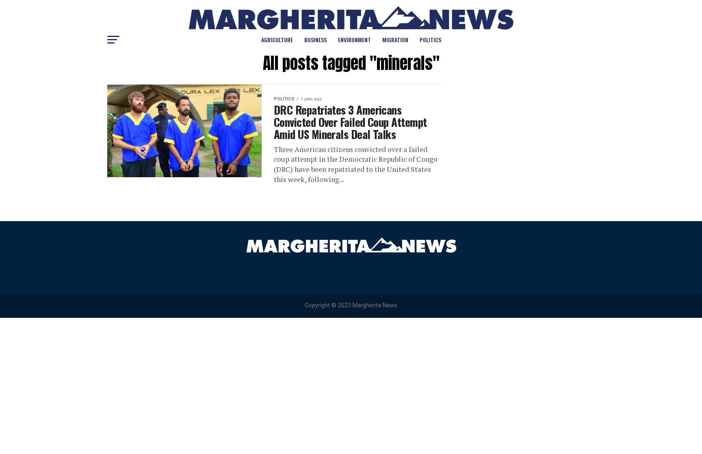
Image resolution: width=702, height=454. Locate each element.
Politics (430, 39)
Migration (395, 39)
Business (315, 39)
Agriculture (277, 39)
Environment (354, 39)
